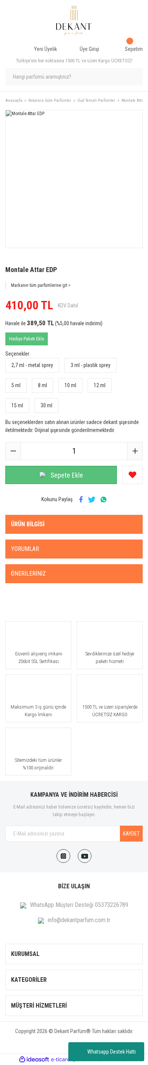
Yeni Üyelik (45, 49)
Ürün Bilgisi (27, 524)
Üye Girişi (89, 49)
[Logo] (74, 21)
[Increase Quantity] (134, 451)
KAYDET (131, 834)
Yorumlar (25, 548)
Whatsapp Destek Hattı (111, 1052)
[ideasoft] (34, 1059)
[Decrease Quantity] (13, 451)
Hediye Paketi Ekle (26, 339)
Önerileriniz (28, 573)
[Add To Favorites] (132, 475)
